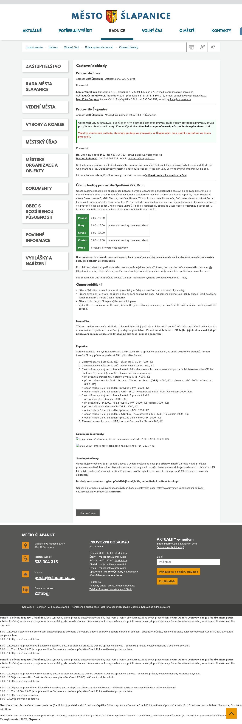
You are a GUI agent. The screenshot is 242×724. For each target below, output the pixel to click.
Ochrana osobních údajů (170, 547)
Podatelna (95, 581)
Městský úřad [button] (41, 142)
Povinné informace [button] (38, 238)
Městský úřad (71, 47)
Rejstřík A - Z (42, 606)
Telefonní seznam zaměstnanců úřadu (110, 589)
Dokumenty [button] (39, 188)
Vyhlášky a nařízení (39, 261)
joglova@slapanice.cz (179, 99)
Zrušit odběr (167, 581)
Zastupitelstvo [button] (43, 66)
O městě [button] (187, 31)
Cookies (135, 606)
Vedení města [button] (40, 107)
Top (231, 713)
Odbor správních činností (99, 47)
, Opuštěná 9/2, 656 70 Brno (110, 78)
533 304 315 (46, 561)
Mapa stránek (61, 606)
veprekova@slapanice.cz (179, 91)
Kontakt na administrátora (155, 606)
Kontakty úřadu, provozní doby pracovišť (112, 585)
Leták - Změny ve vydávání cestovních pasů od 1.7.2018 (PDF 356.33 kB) (127, 439)
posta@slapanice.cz (55, 577)
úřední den (121, 553)
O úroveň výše (88, 513)
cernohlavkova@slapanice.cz (190, 95)
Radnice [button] (117, 31)
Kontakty (27, 606)
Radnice (53, 47)
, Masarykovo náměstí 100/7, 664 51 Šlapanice (121, 114)
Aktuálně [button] (32, 31)
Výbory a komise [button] (45, 124)
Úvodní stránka (34, 47)
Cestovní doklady (129, 47)
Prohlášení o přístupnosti (85, 606)
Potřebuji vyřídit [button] (75, 31)
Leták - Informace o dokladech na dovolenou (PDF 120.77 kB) (120, 445)
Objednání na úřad (86, 168)
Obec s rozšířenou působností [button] (39, 212)
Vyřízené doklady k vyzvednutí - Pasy (166, 277)
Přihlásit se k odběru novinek (178, 571)
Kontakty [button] (221, 31)
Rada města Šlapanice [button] (39, 87)
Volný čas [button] (152, 31)
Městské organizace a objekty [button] (42, 166)
